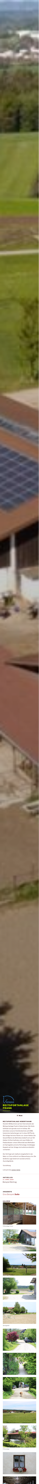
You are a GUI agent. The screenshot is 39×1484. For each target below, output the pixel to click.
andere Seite (16, 1170)
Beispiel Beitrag (10, 1182)
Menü (20, 1115)
